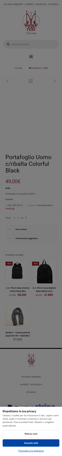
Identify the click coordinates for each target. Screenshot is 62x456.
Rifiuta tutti (31, 433)
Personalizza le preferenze (31, 451)
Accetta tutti (31, 443)
